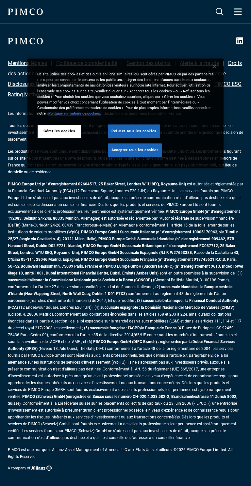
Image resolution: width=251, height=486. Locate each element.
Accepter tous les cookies (135, 150)
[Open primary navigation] (238, 12)
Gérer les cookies (59, 131)
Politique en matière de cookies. (74, 113)
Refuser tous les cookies (134, 131)
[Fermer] (214, 66)
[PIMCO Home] (25, 11)
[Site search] (219, 12)
